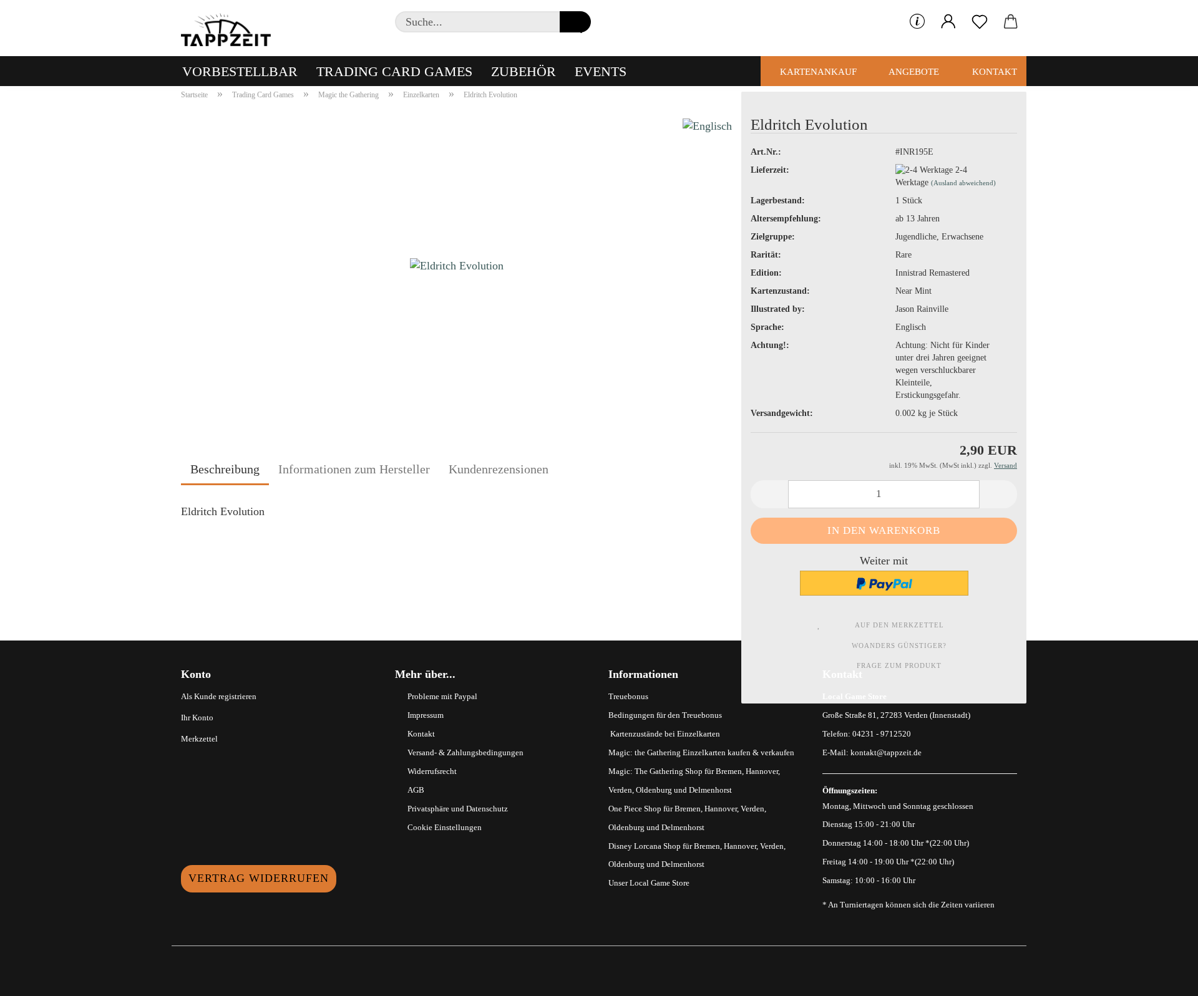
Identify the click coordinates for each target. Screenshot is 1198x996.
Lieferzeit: (770, 170)
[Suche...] (575, 21)
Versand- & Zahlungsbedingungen (465, 752)
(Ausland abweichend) (963, 182)
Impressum (425, 715)
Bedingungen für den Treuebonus (665, 715)
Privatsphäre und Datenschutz (457, 808)
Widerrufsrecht (432, 771)
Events (600, 71)
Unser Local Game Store (648, 882)
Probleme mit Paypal (442, 696)
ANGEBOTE (913, 72)
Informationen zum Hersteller (354, 469)
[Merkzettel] (979, 22)
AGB (415, 790)
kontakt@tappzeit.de (886, 752)
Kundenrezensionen (498, 469)
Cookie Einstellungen (444, 827)
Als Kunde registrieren (218, 696)
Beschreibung (225, 469)
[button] (948, 22)
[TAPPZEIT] (231, 28)
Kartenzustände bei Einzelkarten (664, 733)
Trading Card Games (394, 71)
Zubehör (523, 71)
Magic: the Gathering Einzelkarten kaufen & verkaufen (701, 752)
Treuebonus (628, 696)
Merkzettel (199, 738)
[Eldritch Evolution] (457, 264)
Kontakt (993, 72)
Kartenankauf (817, 72)
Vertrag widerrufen (258, 878)
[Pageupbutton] (1163, 977)
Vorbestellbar (240, 71)
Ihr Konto (197, 717)
